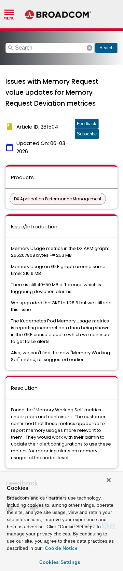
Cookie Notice (60, 548)
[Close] (109, 480)
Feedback (86, 123)
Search (106, 47)
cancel (89, 47)
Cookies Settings (60, 562)
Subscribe (87, 133)
